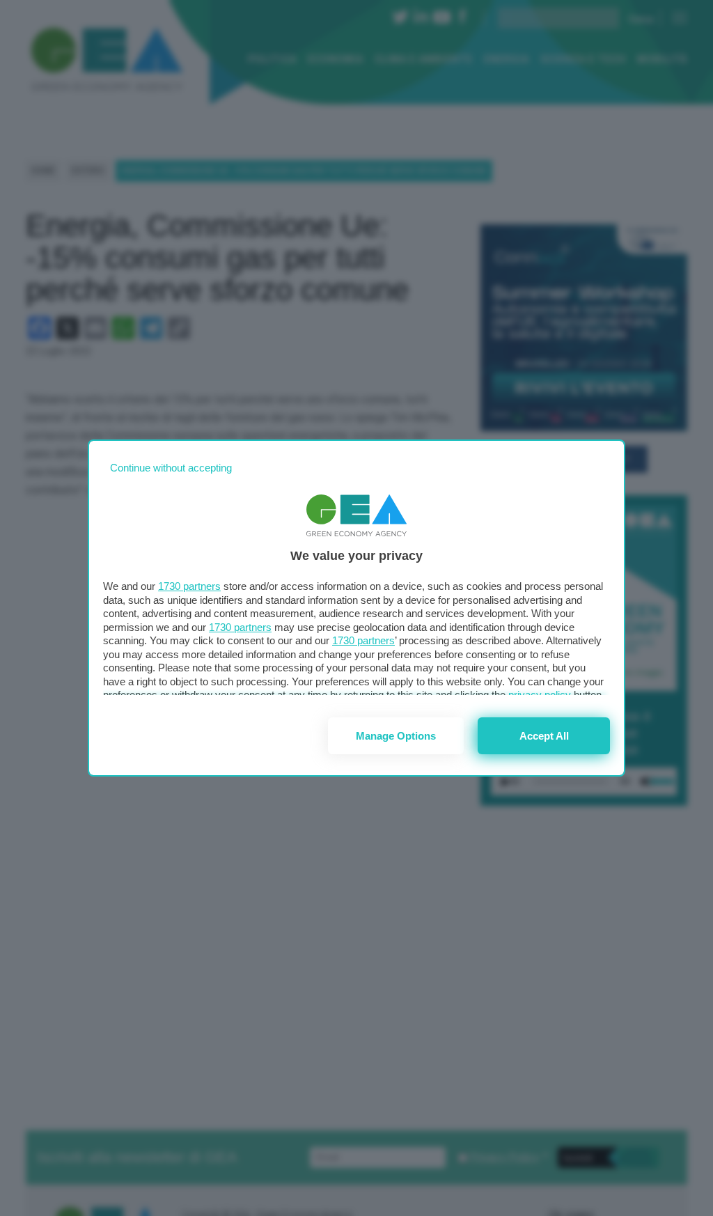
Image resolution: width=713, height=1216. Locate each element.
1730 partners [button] (189, 586)
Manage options (396, 736)
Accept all (544, 736)
